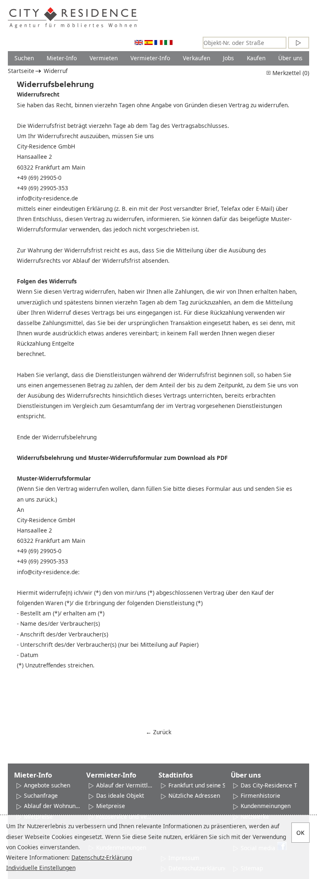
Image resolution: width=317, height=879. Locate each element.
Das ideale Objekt (120, 795)
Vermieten (104, 58)
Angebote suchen (47, 785)
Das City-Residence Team (275, 785)
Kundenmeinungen (266, 806)
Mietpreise (110, 806)
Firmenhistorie (260, 795)
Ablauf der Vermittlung (124, 785)
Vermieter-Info (150, 58)
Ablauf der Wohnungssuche (52, 806)
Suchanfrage (41, 795)
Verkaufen (196, 58)
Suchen (24, 58)
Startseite (21, 71)
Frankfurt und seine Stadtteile (208, 785)
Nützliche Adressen (194, 795)
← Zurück (158, 732)
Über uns (290, 58)
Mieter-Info (62, 58)
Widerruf (56, 71)
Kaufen (256, 58)
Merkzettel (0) (290, 73)
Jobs (228, 58)
